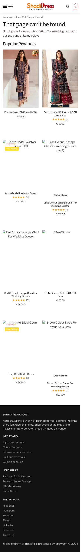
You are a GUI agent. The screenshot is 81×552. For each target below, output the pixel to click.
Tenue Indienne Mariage (17, 481)
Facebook (9, 505)
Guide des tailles (13, 461)
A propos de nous (13, 442)
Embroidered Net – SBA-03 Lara (60, 295)
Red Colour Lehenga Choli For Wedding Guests (20, 295)
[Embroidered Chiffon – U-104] (21, 79)
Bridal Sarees (10, 491)
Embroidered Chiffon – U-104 (20, 112)
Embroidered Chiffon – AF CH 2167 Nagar (60, 114)
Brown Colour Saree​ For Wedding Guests (60, 385)
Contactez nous (12, 447)
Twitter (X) (9, 535)
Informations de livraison (17, 452)
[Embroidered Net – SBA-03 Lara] (60, 259)
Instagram (9, 510)
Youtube (8, 515)
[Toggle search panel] (68, 6)
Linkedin (8, 525)
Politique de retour (14, 457)
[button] (75, 6)
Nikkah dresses (12, 486)
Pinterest (8, 530)
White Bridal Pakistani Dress (21, 193)
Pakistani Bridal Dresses (17, 476)
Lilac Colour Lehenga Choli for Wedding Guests (60, 204)
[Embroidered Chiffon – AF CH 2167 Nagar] (60, 79)
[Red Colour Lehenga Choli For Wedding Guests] (21, 259)
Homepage (8, 17)
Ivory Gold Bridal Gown (21, 374)
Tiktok (6, 520)
